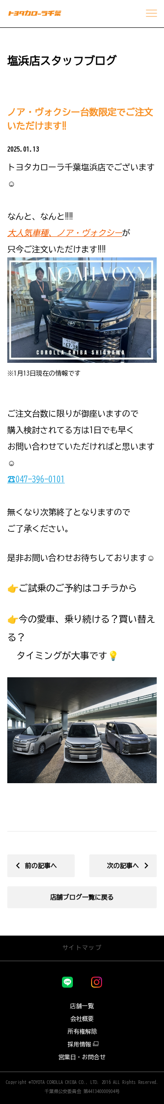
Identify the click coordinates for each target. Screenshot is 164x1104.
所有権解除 (82, 1032)
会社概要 (82, 1019)
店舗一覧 (82, 1006)
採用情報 (79, 1044)
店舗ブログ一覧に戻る (82, 897)
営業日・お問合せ (82, 1057)
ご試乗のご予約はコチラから (78, 587)
